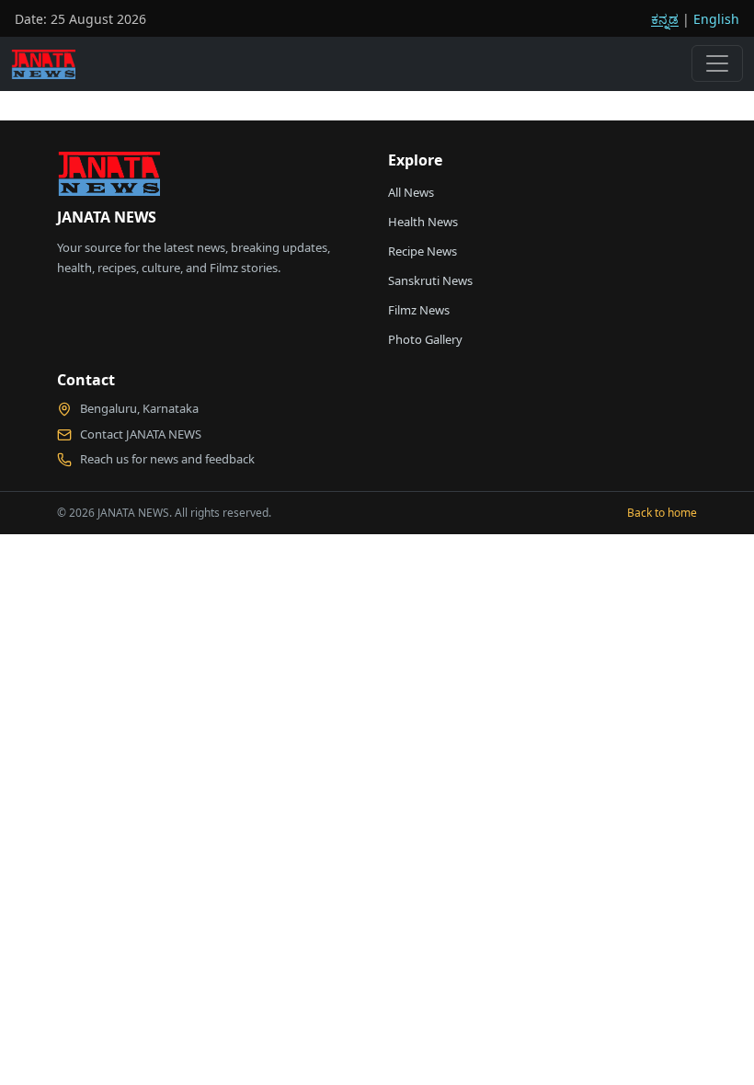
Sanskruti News (430, 280)
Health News (423, 221)
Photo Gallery (425, 339)
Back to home (662, 512)
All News (411, 192)
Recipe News (422, 251)
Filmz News (419, 310)
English (716, 19)
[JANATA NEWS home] (108, 178)
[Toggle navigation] (717, 63)
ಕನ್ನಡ (665, 19)
